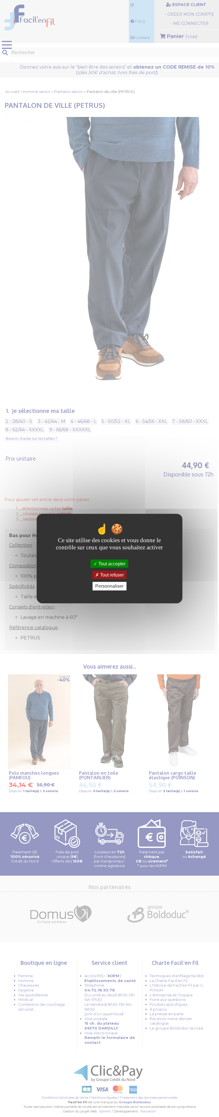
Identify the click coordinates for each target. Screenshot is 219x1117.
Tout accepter (111, 563)
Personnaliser (109, 586)
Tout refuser (111, 575)
